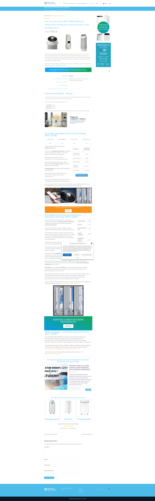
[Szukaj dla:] (103, 70)
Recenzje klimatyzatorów (67, 488)
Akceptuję (67, 254)
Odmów (76, 254)
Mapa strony (81, 490)
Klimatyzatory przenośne (69, 3)
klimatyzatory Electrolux (51, 348)
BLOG (97, 3)
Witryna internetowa (49, 470)
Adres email (47, 465)
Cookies (77, 257)
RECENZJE (91, 3)
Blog (62, 490)
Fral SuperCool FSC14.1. (74, 348)
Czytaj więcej (74, 388)
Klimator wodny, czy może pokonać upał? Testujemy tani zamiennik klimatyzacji (79, 367)
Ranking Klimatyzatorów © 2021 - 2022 (77, 498)
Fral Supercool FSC (52, 419)
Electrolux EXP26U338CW (51, 434)
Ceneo (68, 210)
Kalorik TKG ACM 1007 (86, 434)
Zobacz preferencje (87, 254)
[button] (91, 243)
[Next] (89, 389)
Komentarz (47, 447)
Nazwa (46, 459)
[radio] (64, 426)
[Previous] (86, 389)
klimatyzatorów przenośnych (83, 54)
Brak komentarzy (61, 15)
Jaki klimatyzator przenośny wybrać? (70, 283)
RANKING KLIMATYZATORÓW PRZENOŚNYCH (68, 320)
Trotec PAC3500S (84, 419)
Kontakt (80, 492)
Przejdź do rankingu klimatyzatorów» (68, 69)
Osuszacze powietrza (82, 3)
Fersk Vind (64, 348)
